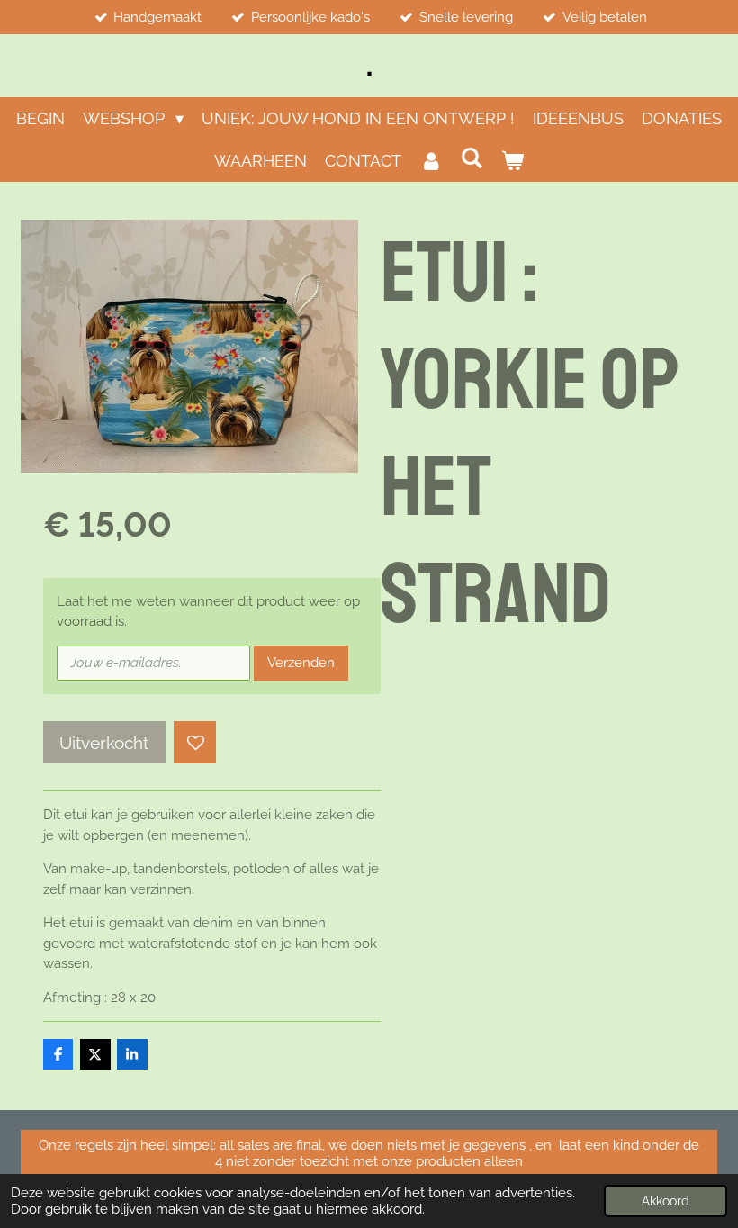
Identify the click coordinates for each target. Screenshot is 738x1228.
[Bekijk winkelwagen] (512, 161)
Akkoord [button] (665, 1201)
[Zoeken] (471, 158)
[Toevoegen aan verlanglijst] (195, 742)
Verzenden (301, 663)
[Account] (430, 161)
